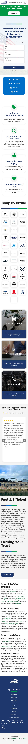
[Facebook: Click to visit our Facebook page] (3, 722)
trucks (22, 596)
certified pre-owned (13, 601)
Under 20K (14, 700)
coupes (3, 621)
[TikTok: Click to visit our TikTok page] (3, 727)
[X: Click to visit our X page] (8, 722)
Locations (14, 708)
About (14, 711)
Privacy (19, 738)
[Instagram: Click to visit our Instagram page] (22, 722)
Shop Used (14, 697)
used (2, 601)
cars (19, 596)
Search (14, 67)
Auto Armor (14, 714)
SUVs (5, 598)
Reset (14, 71)
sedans (24, 620)
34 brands (7, 618)
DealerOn (14, 738)
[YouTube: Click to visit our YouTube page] (12, 722)
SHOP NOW (14, 13)
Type (6, 46)
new (25, 600)
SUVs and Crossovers (11, 623)
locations (6, 641)
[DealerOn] (14, 736)
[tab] (6, 41)
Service (14, 706)
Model (6, 58)
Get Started (7, 575)
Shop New (14, 694)
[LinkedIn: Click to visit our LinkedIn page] (17, 722)
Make (6, 52)
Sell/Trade (14, 703)
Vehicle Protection (14, 717)
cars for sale (12, 591)
